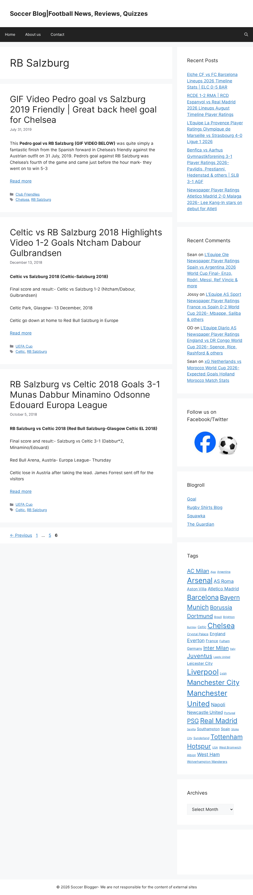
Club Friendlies (28, 194)
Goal (191, 499)
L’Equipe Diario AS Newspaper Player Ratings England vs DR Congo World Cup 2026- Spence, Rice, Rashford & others (214, 340)
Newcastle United (205, 712)
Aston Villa (197, 589)
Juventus (199, 655)
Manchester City (213, 682)
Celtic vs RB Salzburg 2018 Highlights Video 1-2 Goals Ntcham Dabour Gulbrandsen (86, 242)
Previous (21, 535)
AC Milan (198, 571)
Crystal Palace (198, 634)
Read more (21, 181)
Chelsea (22, 199)
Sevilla (191, 729)
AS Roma (224, 581)
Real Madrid (218, 721)
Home (10, 34)
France (212, 640)
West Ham (208, 754)
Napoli (218, 705)
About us (33, 34)
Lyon (223, 673)
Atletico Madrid (223, 588)
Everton (196, 640)
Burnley (191, 627)
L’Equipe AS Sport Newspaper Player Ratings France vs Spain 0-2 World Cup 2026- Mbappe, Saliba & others (214, 307)
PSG (193, 721)
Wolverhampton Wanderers (207, 762)
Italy (232, 649)
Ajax (213, 572)
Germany (194, 648)
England (217, 633)
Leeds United (221, 657)
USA (215, 747)
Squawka (196, 515)
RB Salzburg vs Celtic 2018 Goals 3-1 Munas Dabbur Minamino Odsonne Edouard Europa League (85, 394)
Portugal (229, 713)
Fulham (224, 641)
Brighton (229, 617)
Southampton (208, 729)
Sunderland (201, 738)
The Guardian (200, 524)
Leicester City (200, 663)
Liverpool (203, 672)
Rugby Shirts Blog (204, 507)
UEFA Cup (24, 346)
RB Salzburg (41, 199)
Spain (225, 729)
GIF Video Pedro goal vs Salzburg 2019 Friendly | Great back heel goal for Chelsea (83, 109)
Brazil (218, 617)
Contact (57, 34)
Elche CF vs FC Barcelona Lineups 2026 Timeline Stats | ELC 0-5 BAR (212, 81)
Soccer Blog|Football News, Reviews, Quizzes (79, 13)
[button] (246, 34)
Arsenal (199, 580)
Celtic (20, 351)
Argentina (224, 572)
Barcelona (203, 597)
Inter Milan (216, 648)
